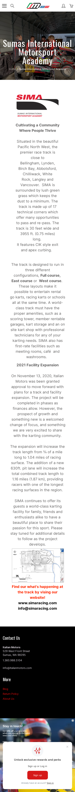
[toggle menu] (4, 6)
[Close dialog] (73, 720)
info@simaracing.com (37, 608)
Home (12, 69)
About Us (8, 698)
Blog (5, 689)
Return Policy (11, 693)
